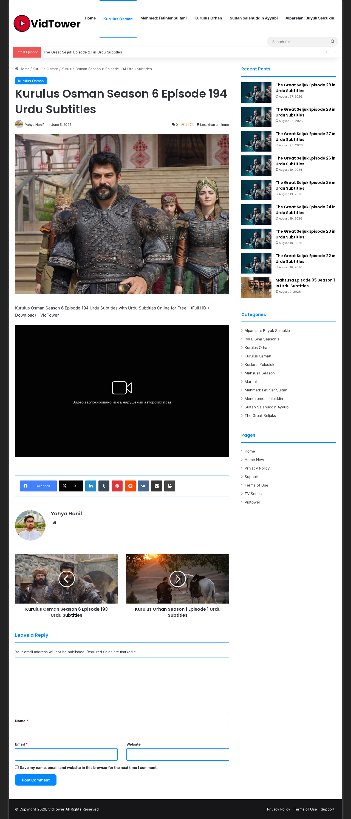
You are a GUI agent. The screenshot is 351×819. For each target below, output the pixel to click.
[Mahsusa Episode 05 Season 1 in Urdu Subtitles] (256, 287)
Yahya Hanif (34, 125)
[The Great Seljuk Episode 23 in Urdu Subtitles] (256, 239)
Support (252, 476)
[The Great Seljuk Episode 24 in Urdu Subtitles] (256, 214)
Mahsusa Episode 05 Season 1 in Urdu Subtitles (305, 283)
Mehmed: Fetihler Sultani (163, 18)
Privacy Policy (257, 468)
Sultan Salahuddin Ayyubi (254, 18)
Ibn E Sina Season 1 (262, 339)
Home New (254, 459)
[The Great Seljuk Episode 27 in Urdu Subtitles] (256, 141)
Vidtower (252, 502)
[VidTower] (47, 23)
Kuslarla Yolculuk (259, 364)
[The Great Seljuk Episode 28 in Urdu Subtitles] (256, 117)
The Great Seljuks (260, 415)
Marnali (251, 381)
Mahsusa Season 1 (261, 373)
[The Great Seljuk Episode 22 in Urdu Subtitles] (256, 263)
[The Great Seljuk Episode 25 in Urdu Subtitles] (256, 190)
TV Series (253, 493)
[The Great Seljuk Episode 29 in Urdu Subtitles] (256, 92)
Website (133, 744)
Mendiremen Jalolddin (264, 398)
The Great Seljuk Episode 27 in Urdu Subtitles (83, 52)
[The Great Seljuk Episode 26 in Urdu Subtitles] (256, 165)
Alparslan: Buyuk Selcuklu (309, 18)
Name (21, 721)
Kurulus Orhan (208, 18)
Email (21, 744)
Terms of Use (256, 485)
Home (90, 18)
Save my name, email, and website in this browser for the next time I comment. (89, 767)
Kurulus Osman (118, 18)
